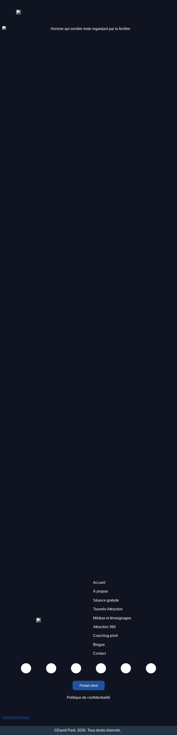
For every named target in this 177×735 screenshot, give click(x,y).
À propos (100, 591)
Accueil (99, 582)
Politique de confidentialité (88, 697)
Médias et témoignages (112, 618)
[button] (91, 12)
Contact (99, 653)
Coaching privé (105, 636)
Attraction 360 (104, 627)
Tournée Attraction (108, 609)
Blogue (99, 645)
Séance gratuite (106, 600)
